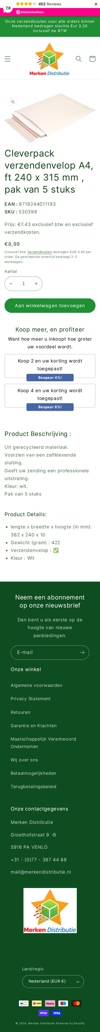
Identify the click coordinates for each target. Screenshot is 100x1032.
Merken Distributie (41, 1023)
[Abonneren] (82, 652)
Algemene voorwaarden (36, 685)
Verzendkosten (39, 252)
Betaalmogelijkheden (33, 773)
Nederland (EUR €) (47, 981)
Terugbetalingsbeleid (34, 786)
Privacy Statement (31, 698)
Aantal (11, 271)
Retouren (20, 712)
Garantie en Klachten (34, 725)
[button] (7, 59)
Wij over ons (24, 759)
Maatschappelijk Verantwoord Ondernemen (43, 742)
